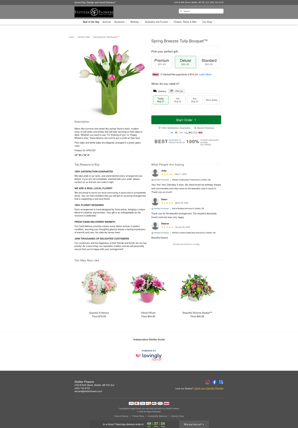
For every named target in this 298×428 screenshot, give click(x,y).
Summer (106, 21)
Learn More (205, 74)
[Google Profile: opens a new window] (221, 382)
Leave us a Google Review (209, 388)
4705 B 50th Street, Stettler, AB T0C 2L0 (94, 385)
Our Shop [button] (208, 21)
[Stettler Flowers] (96, 12)
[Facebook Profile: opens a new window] (214, 382)
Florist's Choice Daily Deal (183, 232)
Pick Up (179, 91)
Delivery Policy (177, 416)
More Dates (211, 99)
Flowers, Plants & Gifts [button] (185, 21)
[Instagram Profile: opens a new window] (207, 382)
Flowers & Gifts (84, 37)
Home (71, 37)
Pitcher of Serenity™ (181, 179)
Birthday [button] (135, 21)
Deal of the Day (91, 21)
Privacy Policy (138, 416)
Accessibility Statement (157, 416)
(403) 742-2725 (82, 388)
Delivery (162, 91)
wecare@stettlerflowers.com (88, 391)
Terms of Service (121, 416)
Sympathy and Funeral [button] (156, 21)
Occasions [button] (119, 21)
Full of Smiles (178, 208)
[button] (289, 415)
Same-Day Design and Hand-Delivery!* (95, 2)
